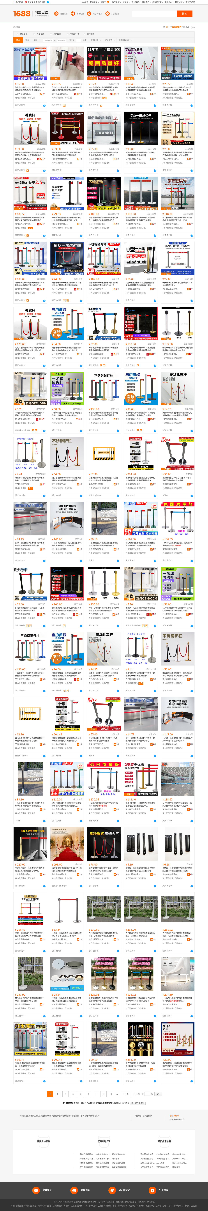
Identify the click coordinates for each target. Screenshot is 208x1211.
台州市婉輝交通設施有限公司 (134, 289)
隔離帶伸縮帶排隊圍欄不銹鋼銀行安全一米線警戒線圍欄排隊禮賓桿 (103, 219)
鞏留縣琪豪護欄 (102, 1163)
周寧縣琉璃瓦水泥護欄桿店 (107, 1154)
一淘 (85, 1206)
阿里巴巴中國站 (44, 1206)
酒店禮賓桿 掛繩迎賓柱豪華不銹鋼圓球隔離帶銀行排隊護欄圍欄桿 (103, 869)
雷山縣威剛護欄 (118, 1163)
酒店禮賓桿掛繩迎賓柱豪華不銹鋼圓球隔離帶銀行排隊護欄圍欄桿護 (140, 89)
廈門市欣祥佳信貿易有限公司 (23, 1070)
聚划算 (79, 1206)
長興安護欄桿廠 (86, 1154)
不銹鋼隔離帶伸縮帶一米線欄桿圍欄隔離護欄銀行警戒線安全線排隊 (140, 219)
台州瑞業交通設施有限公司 (170, 224)
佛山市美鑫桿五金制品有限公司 (60, 874)
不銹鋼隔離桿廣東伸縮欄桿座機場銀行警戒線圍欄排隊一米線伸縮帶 (177, 154)
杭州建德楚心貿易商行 (134, 1070)
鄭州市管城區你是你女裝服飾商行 (186, 1163)
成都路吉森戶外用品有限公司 (134, 419)
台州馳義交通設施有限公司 (23, 159)
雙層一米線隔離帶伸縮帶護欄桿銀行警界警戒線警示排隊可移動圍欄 (29, 934)
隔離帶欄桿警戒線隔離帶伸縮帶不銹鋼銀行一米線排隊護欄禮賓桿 (29, 479)
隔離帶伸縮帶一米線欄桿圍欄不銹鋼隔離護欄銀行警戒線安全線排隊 (29, 89)
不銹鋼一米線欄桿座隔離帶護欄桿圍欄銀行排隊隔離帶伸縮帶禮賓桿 (29, 414)
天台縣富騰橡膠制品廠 (170, 94)
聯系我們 (141, 1202)
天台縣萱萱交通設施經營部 (97, 419)
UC (152, 1206)
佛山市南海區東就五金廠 (23, 419)
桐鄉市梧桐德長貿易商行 (134, 874)
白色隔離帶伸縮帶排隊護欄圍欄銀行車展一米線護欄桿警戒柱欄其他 (103, 934)
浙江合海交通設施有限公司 (60, 289)
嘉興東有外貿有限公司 (134, 1005)
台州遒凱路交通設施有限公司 (60, 419)
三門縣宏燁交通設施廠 (170, 354)
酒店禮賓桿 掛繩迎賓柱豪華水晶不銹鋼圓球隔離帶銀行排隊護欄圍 (67, 869)
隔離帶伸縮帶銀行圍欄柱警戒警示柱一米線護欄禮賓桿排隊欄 (66, 1064)
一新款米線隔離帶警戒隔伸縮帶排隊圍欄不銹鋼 (177, 544)
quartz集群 (160, 1163)
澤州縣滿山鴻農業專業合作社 (152, 1154)
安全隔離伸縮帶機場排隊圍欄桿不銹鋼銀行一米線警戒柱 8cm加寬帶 (177, 804)
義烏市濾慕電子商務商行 (60, 1070)
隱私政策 (119, 1202)
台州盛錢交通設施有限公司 (134, 549)
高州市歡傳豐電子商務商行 (170, 874)
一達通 (186, 1206)
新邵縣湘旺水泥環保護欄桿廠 (124, 1154)
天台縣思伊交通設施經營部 (134, 224)
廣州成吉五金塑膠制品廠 (23, 224)
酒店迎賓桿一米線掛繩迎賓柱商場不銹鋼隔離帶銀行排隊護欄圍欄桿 (177, 1064)
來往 (165, 1206)
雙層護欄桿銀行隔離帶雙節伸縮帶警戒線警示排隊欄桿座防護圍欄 (103, 999)
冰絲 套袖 (176, 1167)
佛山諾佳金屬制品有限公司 (60, 224)
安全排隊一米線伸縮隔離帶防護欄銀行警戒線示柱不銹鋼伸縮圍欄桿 (29, 219)
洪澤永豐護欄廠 (86, 1163)
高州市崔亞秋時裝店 (180, 1159)
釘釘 (170, 1206)
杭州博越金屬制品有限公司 (60, 549)
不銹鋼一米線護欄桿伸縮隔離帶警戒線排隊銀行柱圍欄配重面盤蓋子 (66, 999)
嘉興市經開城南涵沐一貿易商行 (60, 1005)
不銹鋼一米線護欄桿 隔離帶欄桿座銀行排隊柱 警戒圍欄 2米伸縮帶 (67, 934)
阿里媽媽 (107, 1206)
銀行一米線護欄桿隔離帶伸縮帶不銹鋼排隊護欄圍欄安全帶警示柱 (29, 544)
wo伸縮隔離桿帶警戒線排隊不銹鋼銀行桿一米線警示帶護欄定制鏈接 (67, 414)
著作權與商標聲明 (88, 1202)
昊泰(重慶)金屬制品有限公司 (97, 484)
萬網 (148, 1206)
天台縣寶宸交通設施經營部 (97, 159)
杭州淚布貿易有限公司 (134, 484)
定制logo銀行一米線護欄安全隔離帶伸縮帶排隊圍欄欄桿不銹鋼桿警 (176, 89)
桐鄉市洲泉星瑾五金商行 (60, 939)
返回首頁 (125, 1103)
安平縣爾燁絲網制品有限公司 (97, 354)
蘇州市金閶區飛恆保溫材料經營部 (186, 1154)
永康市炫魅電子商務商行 (97, 874)
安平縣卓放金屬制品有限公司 (170, 1070)
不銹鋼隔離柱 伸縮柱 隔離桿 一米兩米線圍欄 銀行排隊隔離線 (176, 479)
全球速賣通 (57, 1206)
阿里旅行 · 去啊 (95, 1206)
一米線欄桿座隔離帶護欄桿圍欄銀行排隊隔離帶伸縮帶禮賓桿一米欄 (66, 219)
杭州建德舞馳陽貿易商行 (97, 1005)
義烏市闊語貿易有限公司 (97, 939)
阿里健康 (178, 1206)
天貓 (73, 1206)
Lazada (194, 1206)
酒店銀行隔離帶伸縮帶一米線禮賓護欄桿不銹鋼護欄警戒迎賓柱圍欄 (66, 479)
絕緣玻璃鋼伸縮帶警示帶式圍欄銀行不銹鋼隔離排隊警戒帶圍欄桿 (66, 154)
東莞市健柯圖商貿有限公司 (170, 549)
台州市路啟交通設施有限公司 (23, 289)
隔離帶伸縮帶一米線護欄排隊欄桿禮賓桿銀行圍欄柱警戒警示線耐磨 (66, 284)
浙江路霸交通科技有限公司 (134, 354)
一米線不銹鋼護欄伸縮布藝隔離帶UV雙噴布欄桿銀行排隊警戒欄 (67, 544)
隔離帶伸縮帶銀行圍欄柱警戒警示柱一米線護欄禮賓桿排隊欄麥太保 (140, 479)
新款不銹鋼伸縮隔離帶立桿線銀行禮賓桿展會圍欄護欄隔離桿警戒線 (140, 349)
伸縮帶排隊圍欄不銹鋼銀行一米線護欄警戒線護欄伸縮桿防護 (103, 349)
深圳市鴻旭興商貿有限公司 (97, 1070)
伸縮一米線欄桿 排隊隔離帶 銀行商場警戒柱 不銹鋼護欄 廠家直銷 (177, 349)
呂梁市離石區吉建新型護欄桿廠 (109, 1159)
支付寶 (158, 1206)
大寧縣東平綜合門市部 (149, 1167)
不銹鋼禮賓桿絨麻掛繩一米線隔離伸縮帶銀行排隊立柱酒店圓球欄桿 (29, 154)
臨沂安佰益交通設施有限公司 (97, 289)
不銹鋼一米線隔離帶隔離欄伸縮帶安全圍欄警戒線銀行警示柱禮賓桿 (103, 154)
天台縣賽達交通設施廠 (60, 484)
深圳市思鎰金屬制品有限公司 (170, 809)
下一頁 (125, 1094)
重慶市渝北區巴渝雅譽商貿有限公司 (171, 1167)
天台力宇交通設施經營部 (23, 94)
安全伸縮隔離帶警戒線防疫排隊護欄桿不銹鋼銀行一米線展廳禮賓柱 (140, 544)
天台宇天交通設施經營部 (134, 809)
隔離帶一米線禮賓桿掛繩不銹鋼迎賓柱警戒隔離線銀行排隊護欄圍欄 (177, 414)
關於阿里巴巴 (130, 1202)
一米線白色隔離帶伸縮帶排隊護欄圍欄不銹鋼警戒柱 (177, 999)
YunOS (132, 1206)
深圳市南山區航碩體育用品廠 (152, 1163)
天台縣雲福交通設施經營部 (23, 874)
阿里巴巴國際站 (29, 1206)
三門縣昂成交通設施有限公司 (170, 419)
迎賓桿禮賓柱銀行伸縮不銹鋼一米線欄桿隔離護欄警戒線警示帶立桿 (29, 349)
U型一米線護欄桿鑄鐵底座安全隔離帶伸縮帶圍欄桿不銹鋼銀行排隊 (140, 284)
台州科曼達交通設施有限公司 (97, 94)
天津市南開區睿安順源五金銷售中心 (170, 484)
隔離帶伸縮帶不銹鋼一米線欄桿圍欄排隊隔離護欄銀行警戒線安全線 (29, 284)
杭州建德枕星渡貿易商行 (170, 1005)
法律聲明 (101, 1202)
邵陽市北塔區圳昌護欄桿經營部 (93, 1159)
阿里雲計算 (122, 1206)
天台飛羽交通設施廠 (97, 224)
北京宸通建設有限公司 (149, 1159)
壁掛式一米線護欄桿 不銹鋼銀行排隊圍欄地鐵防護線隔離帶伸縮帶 (67, 89)
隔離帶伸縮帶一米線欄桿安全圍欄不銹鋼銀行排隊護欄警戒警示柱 (29, 869)
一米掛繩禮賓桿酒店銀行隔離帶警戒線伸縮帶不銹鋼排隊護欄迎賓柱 (103, 544)
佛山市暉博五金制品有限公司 (170, 159)
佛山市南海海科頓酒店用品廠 (170, 289)
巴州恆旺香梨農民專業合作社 (168, 1154)
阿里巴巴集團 (16, 1206)
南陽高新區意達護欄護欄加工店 (109, 1167)
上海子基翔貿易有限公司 (97, 549)
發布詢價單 (174, 1116)
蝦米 (114, 1206)
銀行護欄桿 (147, 1116)
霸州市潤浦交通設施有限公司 (134, 94)
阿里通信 (140, 1206)
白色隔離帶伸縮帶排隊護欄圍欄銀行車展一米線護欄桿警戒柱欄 (103, 479)
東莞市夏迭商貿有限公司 (23, 939)
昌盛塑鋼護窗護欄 (119, 1167)
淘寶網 (66, 1206)
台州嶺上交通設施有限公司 (60, 94)
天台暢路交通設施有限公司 (60, 354)
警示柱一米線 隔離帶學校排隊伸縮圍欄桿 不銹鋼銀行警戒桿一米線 (177, 219)
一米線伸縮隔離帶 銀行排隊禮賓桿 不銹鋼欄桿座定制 (177, 284)
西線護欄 (115, 1159)
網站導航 (151, 1202)
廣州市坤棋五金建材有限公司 (23, 549)
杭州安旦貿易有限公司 (170, 939)
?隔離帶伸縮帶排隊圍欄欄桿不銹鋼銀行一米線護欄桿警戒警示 (30, 1064)
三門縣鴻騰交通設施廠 (134, 159)
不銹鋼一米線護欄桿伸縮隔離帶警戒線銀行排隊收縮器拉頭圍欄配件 (140, 869)
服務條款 (110, 1202)
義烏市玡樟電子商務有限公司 (23, 1005)
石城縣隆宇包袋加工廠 (165, 1159)
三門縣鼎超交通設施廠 (23, 484)
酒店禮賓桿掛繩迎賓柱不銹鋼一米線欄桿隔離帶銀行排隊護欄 (140, 1064)
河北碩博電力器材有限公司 (60, 159)
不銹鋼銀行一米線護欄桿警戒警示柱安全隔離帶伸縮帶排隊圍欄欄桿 (103, 414)
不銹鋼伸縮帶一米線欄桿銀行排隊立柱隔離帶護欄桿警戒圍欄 (140, 154)
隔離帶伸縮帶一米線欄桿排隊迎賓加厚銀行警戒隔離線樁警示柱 (140, 804)
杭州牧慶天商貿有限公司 (134, 939)
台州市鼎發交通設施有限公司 (23, 354)
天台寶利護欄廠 (86, 1167)
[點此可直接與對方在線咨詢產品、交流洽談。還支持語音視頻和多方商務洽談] (44, 105)
